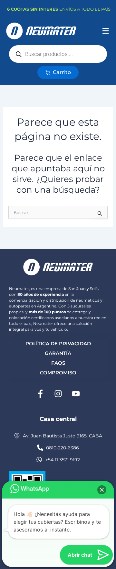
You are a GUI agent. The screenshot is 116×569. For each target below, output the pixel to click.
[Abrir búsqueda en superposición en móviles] (58, 54)
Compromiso (58, 373)
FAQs (58, 363)
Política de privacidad (58, 343)
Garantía (58, 353)
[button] (105, 31)
